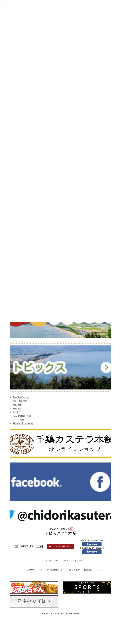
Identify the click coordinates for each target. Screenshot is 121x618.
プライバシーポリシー (72, 561)
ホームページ (52, 561)
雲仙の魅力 (74, 570)
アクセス (17, 412)
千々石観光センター (56, 570)
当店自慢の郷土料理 (22, 416)
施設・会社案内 (20, 401)
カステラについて (34, 570)
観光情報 (17, 409)
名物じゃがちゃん (21, 397)
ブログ (99, 570)
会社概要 (88, 570)
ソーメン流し (19, 420)
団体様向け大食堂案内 (23, 423)
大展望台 (17, 405)
